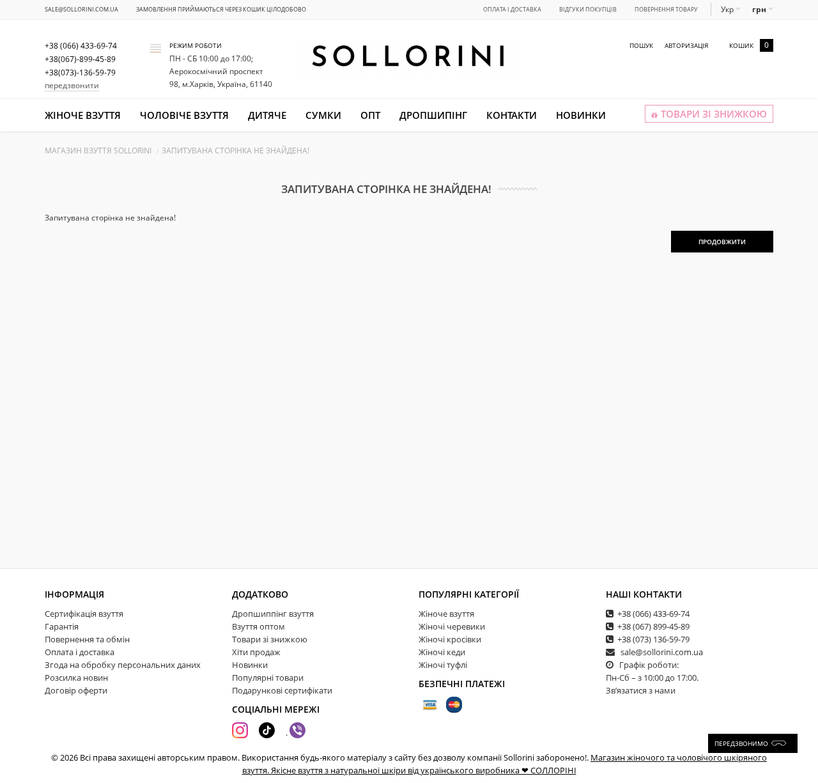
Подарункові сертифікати (282, 690)
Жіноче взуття (83, 115)
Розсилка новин (76, 677)
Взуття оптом (258, 626)
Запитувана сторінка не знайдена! (235, 150)
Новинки (581, 115)
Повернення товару (666, 9)
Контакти (511, 115)
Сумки (323, 115)
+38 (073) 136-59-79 (653, 639)
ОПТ (370, 115)
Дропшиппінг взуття (273, 613)
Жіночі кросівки (450, 639)
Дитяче (267, 115)
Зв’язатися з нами (640, 690)
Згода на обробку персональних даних (123, 665)
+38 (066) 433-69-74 (653, 613)
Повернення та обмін (87, 639)
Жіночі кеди (442, 652)
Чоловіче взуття (184, 115)
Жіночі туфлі (443, 665)
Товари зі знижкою (269, 639)
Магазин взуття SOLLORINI (98, 150)
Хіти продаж (256, 652)
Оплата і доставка (512, 9)
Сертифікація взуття (84, 613)
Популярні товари (268, 677)
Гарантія (62, 626)
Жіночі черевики (452, 626)
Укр (728, 9)
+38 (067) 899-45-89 (653, 626)
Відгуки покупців (588, 9)
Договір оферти (76, 690)
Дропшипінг (433, 115)
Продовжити (722, 241)
